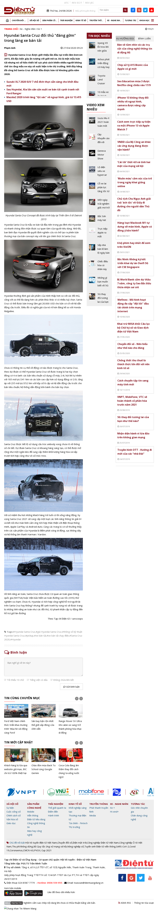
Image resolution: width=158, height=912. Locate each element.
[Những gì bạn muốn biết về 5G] (99, 283)
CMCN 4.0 (28, 850)
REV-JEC (89, 2)
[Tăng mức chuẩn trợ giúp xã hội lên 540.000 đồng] (71, 761)
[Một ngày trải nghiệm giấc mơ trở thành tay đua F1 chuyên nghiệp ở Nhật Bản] (99, 205)
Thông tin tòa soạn (144, 902)
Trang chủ (7, 20)
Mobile (30, 811)
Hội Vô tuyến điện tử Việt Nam (41, 842)
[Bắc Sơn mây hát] (99, 219)
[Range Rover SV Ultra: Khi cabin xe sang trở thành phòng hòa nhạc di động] (43, 719)
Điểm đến (53, 811)
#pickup (29, 635)
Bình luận (144, 38)
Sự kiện (10, 807)
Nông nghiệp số (75, 846)
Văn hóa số (12, 819)
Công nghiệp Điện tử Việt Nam (103, 842)
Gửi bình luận (73, 686)
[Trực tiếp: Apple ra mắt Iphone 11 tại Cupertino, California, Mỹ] (99, 234)
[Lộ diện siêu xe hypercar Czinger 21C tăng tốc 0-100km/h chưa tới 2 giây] (99, 172)
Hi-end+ (114, 811)
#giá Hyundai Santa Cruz (49, 631)
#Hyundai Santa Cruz (24, 631)
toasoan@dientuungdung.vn (88, 882)
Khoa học (144, 20)
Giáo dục (11, 823)
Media (92, 815)
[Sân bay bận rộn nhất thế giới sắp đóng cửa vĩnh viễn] (16, 717)
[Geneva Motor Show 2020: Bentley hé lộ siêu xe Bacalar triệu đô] (99, 156)
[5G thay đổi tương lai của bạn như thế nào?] (99, 298)
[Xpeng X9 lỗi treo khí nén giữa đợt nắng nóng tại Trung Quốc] (99, 48)
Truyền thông (97, 20)
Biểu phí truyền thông (85, 10)
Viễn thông (32, 815)
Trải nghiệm (66, 20)
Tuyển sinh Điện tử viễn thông (100, 846)
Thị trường (74, 827)
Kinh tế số (81, 20)
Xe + (39, 28)
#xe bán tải (40, 635)
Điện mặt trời (80, 842)
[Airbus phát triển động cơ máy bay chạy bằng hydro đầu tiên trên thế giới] (99, 64)
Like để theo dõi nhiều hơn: (61, 892)
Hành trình (53, 815)
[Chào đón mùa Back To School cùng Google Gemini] (16, 761)
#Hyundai (15, 639)
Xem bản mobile (12, 888)
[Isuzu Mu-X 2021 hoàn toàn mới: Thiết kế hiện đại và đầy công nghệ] (99, 123)
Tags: (10, 631)
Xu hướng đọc (125, 38)
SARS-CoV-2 (122, 846)
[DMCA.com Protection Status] (13, 902)
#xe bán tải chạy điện (58, 635)
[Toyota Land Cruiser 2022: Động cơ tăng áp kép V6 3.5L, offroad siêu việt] (99, 81)
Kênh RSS (125, 902)
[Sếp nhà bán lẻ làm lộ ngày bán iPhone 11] (99, 250)
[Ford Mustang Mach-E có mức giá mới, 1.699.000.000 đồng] (71, 717)
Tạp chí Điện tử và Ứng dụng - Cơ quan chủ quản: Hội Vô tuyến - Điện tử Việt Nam (50, 859)
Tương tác (130, 20)
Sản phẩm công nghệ (50, 20)
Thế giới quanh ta (57, 807)
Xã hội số (34, 20)
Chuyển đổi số (19, 20)
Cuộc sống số (13, 811)
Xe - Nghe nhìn (114, 20)
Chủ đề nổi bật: (17, 842)
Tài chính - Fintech (78, 823)
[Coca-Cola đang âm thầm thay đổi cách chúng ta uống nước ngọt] (43, 763)
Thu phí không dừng (22, 846)
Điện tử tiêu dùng (36, 819)
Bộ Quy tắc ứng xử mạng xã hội (50, 846)
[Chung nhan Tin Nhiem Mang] (20, 908)
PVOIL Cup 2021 (43, 850)
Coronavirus (16, 850)
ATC (66, 2)
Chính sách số (13, 815)
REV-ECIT (77, 2)
